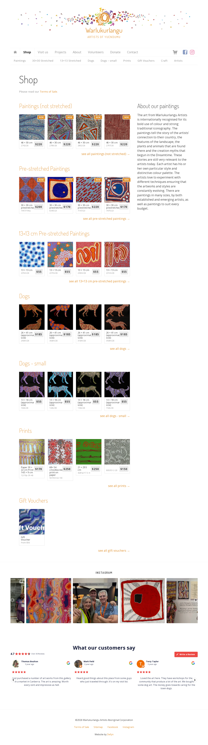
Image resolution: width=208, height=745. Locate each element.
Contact (132, 52)
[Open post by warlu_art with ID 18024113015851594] (127, 600)
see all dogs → (120, 349)
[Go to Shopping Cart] (175, 52)
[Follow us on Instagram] (192, 52)
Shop (27, 52)
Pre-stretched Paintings (44, 168)
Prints (127, 60)
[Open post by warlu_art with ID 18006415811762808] (80, 600)
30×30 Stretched (42, 60)
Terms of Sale (48, 91)
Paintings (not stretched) (45, 106)
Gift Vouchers (146, 60)
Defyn (110, 734)
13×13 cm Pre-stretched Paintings (54, 233)
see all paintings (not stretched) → (106, 154)
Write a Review (187, 654)
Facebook (113, 727)
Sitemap (98, 727)
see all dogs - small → (115, 416)
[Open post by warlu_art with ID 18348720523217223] (174, 600)
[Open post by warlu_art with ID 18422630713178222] (33, 600)
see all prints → (119, 486)
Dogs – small (109, 60)
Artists (178, 60)
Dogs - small (32, 363)
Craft (164, 60)
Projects (60, 52)
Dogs (91, 60)
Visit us (43, 52)
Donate (115, 52)
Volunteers (96, 52)
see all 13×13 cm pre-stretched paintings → (99, 281)
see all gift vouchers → (114, 551)
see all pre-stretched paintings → (106, 219)
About (77, 52)
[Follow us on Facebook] (185, 52)
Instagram (104, 572)
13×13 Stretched (70, 60)
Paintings (20, 60)
